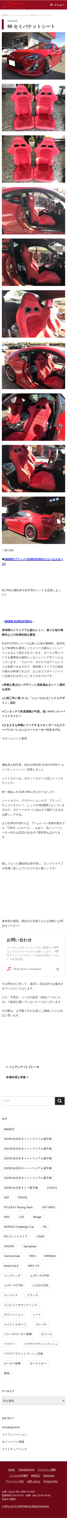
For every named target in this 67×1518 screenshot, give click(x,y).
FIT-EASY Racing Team (18, 1207)
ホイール (46, 1334)
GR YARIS (48, 1207)
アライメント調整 (47, 1469)
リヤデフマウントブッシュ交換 (23, 1353)
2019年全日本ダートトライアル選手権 (28, 1138)
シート (37, 1314)
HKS (7, 1216)
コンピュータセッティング (20, 1304)
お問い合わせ (33, 1481)
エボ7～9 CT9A (13, 1285)
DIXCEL (23, 1197)
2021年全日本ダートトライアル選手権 (28, 1148)
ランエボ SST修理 (18, 1475)
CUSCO (52, 1187)
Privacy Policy (51, 1481)
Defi (6, 1197)
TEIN (32, 1256)
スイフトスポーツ (15, 1324)
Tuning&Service (26, 1469)
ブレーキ (41, 1324)
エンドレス (11, 1295)
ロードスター (38, 1363)
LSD (21, 1216)
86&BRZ (9, 1129)
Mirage (37, 1216)
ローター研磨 (12, 1363)
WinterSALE (11, 1265)
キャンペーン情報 (13, 1441)
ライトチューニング (14, 1449)
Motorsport (48, 1475)
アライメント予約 (15, 1481)
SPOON (9, 1246)
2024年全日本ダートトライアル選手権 (28, 1177)
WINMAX (50, 1256)
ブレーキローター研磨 (18, 1334)
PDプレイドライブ (15, 1236)
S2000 (40, 1236)
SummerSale (12, 1256)
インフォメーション (14, 1434)
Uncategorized (11, 1427)
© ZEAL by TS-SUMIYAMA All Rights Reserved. (25, 1506)
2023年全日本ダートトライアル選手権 (28, 1168)
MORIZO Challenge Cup (19, 1226)
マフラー (9, 1343)
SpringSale (29, 1246)
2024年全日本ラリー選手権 (21, 1187)
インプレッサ (12, 1275)
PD (45, 1226)
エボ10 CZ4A (40, 1285)
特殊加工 (35, 1475)
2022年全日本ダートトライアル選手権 (28, 1158)
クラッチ (32, 1295)
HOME (11, 1470)
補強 (6, 1373)
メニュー (59, 4)
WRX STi (33, 1265)
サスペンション (13, 1314)
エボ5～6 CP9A (39, 1275)
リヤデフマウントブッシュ (41, 1343)
